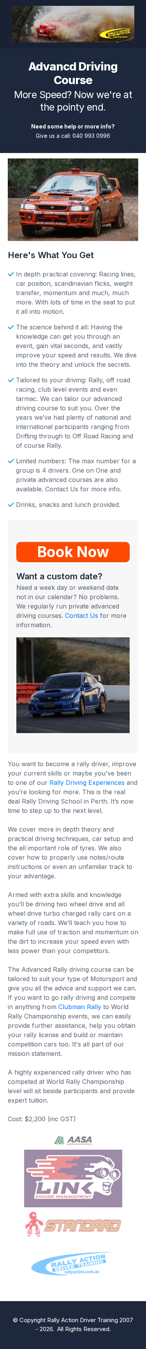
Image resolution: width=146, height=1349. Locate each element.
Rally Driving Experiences (87, 782)
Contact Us (81, 615)
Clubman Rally (79, 1007)
